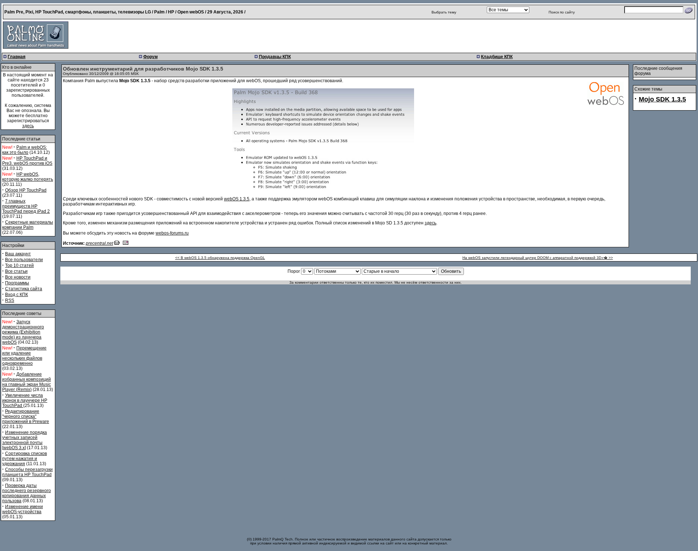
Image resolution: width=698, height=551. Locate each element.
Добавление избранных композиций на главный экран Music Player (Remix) (26, 382)
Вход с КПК (16, 294)
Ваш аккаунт (18, 253)
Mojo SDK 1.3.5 (662, 99)
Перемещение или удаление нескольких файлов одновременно (24, 356)
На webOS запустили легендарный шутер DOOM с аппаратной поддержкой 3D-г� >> (537, 258)
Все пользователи (24, 259)
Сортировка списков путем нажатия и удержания (24, 458)
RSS (9, 300)
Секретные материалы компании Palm (27, 225)
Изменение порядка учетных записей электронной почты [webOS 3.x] (24, 440)
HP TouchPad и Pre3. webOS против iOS (27, 161)
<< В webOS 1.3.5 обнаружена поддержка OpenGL (220, 258)
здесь (28, 125)
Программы (17, 283)
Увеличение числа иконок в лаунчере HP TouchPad (24, 400)
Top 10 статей (19, 265)
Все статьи (16, 271)
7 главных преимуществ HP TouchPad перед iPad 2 (26, 206)
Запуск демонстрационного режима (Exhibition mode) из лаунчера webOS (23, 332)
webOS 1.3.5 (236, 198)
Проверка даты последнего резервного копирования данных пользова (26, 493)
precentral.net (99, 243)
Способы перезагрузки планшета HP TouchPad (27, 472)
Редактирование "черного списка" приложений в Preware (25, 416)
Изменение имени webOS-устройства (22, 509)
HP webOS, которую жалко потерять (27, 177)
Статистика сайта (23, 288)
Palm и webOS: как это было (24, 150)
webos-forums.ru (172, 233)
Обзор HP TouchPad (26, 190)
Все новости (18, 277)
